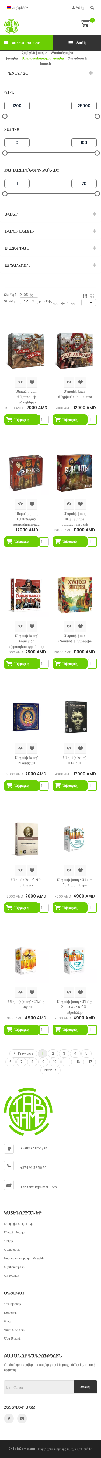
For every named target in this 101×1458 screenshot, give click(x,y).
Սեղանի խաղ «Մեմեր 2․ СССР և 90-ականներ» (74, 1007)
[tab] (50, 73)
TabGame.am (23, 1448)
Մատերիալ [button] (17, 248)
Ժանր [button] (11, 214)
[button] (17, 7)
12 (26, 300)
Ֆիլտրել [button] (18, 73)
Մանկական (12, 1249)
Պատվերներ (12, 1304)
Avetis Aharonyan (33, 1148)
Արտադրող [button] (17, 265)
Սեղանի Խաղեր (15, 1232)
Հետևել (85, 1386)
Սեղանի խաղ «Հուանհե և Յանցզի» (75, 638)
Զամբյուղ (10, 1312)
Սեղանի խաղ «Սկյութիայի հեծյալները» (26, 397)
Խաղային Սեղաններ (18, 1223)
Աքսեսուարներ (14, 1267)
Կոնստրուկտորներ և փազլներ (24, 1258)
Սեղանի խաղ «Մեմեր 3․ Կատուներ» (74, 882)
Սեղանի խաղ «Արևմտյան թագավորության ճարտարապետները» (26, 519)
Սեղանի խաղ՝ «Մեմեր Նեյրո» (26, 1004)
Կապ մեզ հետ (14, 1329)
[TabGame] (11, 25)
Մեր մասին (12, 1338)
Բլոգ (7, 1321)
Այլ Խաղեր (11, 1275)
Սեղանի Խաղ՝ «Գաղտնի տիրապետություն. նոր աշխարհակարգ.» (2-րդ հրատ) (26, 641)
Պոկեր (8, 1241)
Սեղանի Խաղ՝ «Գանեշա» (26, 760)
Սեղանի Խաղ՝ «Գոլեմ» (74, 760)
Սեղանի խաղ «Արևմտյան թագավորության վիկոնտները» (74, 519)
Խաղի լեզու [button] (19, 231)
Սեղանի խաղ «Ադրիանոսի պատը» (74, 394)
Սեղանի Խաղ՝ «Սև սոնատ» (26, 882)
